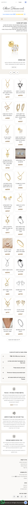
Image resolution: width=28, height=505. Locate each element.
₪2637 (20, 121)
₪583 (7, 334)
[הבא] (17, 72)
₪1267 (20, 314)
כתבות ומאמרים (23, 489)
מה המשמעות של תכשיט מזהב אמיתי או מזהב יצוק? (16, 362)
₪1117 (7, 97)
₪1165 (8, 168)
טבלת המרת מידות (23, 474)
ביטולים (25, 478)
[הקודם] (10, 72)
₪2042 (7, 272)
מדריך (13, 476)
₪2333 (7, 189)
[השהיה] (14, 72)
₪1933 (20, 209)
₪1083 (7, 118)
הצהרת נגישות (24, 466)
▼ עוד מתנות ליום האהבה (14, 339)
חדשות (11, 404)
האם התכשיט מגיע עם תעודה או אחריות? (16, 372)
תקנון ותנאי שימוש (23, 462)
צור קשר (25, 467)
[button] (14, 19)
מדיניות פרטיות (24, 464)
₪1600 (20, 144)
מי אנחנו (25, 485)
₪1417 (8, 232)
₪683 (7, 294)
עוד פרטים (14, 67)
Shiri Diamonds (13, 8)
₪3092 (20, 334)
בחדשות (25, 487)
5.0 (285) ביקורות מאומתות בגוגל (14, 14)
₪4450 (20, 274)
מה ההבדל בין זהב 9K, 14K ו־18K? (17, 356)
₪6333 (20, 164)
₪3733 (20, 294)
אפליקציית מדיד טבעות (22, 476)
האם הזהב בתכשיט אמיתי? (19, 367)
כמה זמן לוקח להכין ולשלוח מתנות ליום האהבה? (16, 378)
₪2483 (20, 254)
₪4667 (20, 234)
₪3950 (20, 95)
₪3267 (7, 211)
